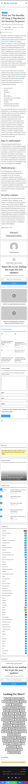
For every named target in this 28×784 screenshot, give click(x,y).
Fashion (4, 545)
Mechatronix (6, 27)
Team (11, 774)
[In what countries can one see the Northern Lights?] (5, 492)
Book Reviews (5, 624)
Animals (4, 602)
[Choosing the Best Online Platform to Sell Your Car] (21, 337)
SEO (3, 643)
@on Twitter (4, 757)
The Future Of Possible (16, 503)
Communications (6, 629)
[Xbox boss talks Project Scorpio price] (5, 512)
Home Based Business (7, 593)
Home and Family (6, 583)
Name (3, 392)
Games (3, 612)
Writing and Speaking (7, 569)
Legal (3, 598)
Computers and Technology (8, 540)
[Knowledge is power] (5, 498)
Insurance (4, 605)
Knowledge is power (16, 496)
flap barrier (14, 232)
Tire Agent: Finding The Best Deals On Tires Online (7, 343)
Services (4, 535)
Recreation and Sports (7, 619)
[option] (14, 472)
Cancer (3, 646)
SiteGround (23, 771)
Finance (4, 562)
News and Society (6, 595)
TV (2, 636)
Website (3, 403)
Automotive (9, 9)
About (8, 774)
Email (2, 398)
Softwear (4, 653)
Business (4, 530)
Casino (3, 634)
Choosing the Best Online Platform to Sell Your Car (20, 344)
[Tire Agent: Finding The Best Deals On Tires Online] (7, 336)
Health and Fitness (6, 533)
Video (3, 631)
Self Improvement (6, 622)
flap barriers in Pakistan (14, 236)
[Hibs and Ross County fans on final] (5, 518)
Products (4, 564)
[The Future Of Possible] (5, 505)
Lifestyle (4, 550)
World (3, 607)
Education (4, 638)
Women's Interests (6, 590)
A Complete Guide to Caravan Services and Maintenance (20, 359)
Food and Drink (5, 578)
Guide (3, 576)
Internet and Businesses (8, 559)
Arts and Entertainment (7, 574)
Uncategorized (5, 542)
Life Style (4, 557)
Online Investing (6, 626)
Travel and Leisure (6, 552)
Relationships (5, 617)
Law (3, 648)
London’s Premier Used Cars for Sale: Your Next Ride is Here (7, 359)
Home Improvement (7, 547)
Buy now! (23, 774)
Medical (4, 581)
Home (4, 9)
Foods (3, 614)
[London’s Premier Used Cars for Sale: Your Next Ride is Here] (7, 352)
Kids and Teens (5, 586)
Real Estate (5, 588)
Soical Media (5, 650)
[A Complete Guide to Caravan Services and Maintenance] (21, 352)
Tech (3, 538)
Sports (3, 641)
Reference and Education (8, 554)
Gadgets (4, 600)
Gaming (4, 571)
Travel (3, 610)
